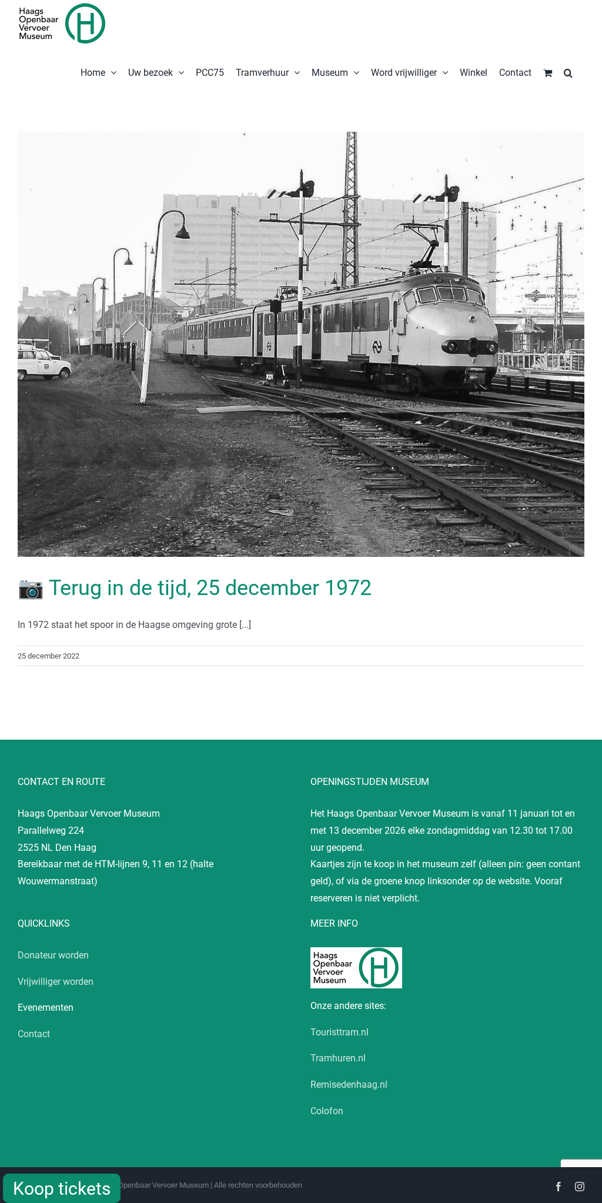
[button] (568, 71)
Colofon (326, 1111)
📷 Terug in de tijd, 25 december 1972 (195, 588)
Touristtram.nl (339, 1032)
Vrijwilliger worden (55, 981)
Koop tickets (62, 1188)
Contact (34, 1034)
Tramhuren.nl (338, 1058)
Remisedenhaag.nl (348, 1084)
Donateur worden (53, 955)
